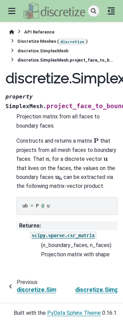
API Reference (39, 32)
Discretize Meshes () (52, 41)
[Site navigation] (11, 11)
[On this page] (111, 11)
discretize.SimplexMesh (42, 50)
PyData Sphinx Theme (74, 313)
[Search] (93, 11)
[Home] (11, 32)
